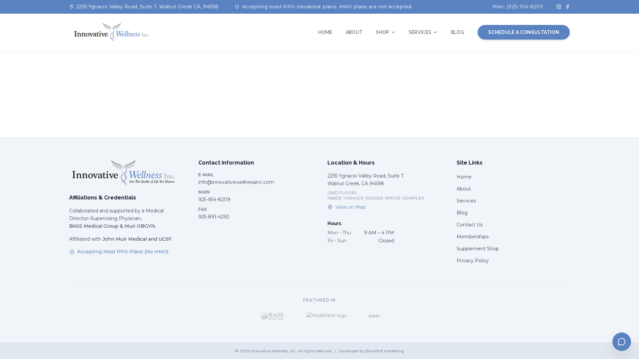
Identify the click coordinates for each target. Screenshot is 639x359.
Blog (462, 213)
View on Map (350, 207)
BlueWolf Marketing (385, 350)
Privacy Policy (473, 261)
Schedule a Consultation (523, 32)
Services (466, 201)
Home (464, 177)
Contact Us (470, 225)
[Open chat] (621, 341)
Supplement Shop (478, 249)
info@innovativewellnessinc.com (236, 182)
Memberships (473, 237)
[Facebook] (567, 6)
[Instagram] (558, 6)
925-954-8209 (214, 199)
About (464, 189)
